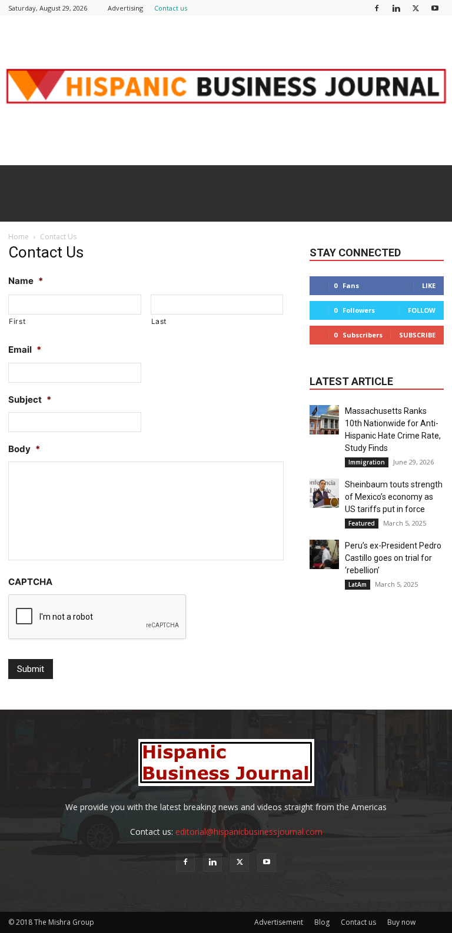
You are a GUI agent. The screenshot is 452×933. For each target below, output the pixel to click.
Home (18, 237)
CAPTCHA (30, 581)
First (17, 321)
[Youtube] (435, 8)
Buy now (401, 922)
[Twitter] (415, 8)
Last (159, 321)
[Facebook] (376, 8)
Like (429, 285)
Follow (422, 310)
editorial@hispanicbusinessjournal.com (249, 831)
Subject (29, 399)
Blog (322, 922)
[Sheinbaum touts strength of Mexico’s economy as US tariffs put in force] (324, 493)
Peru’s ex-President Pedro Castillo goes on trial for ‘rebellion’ (393, 558)
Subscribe (417, 334)
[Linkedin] (396, 8)
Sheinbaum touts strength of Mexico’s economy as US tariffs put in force (394, 497)
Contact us (170, 8)
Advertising (125, 8)
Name (25, 280)
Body (24, 448)
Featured (361, 523)
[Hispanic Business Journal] (226, 90)
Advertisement (278, 922)
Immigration (366, 462)
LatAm (357, 584)
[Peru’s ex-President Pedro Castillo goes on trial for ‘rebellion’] (324, 554)
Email (24, 349)
